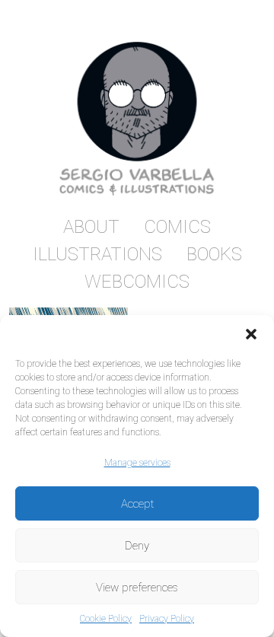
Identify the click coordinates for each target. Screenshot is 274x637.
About (91, 226)
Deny (137, 546)
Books (214, 254)
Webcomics (137, 281)
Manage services (137, 462)
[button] (251, 334)
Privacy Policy (166, 618)
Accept (137, 504)
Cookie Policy (106, 618)
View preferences (137, 587)
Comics (177, 226)
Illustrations (97, 254)
